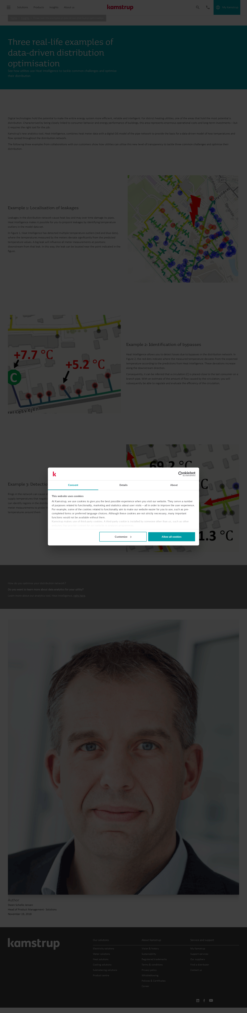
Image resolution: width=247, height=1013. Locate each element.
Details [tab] (123, 485)
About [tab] (174, 485)
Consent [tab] (73, 485)
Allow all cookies (171, 536)
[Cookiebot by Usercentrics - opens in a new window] (180, 474)
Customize (121, 536)
